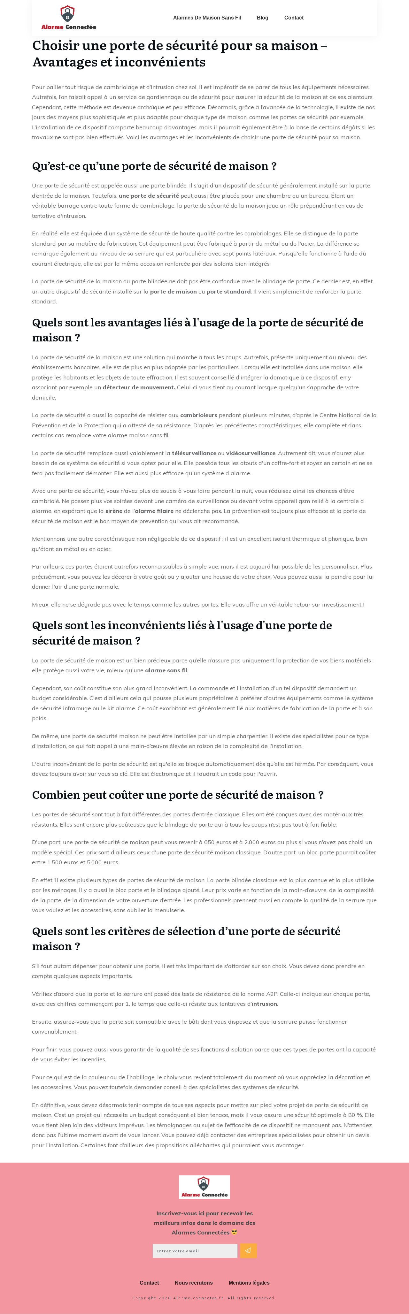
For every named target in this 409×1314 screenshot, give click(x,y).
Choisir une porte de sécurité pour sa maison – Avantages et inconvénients (179, 52)
